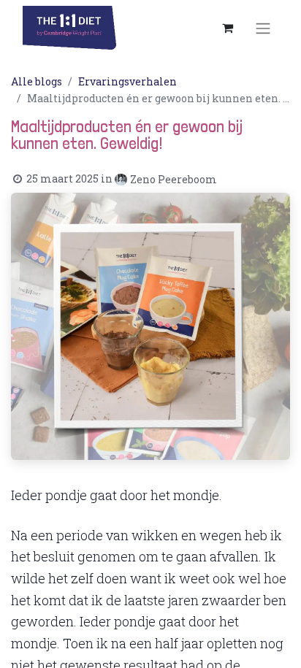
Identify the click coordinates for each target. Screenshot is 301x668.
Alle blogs (36, 81)
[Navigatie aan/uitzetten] (263, 28)
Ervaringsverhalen (127, 81)
